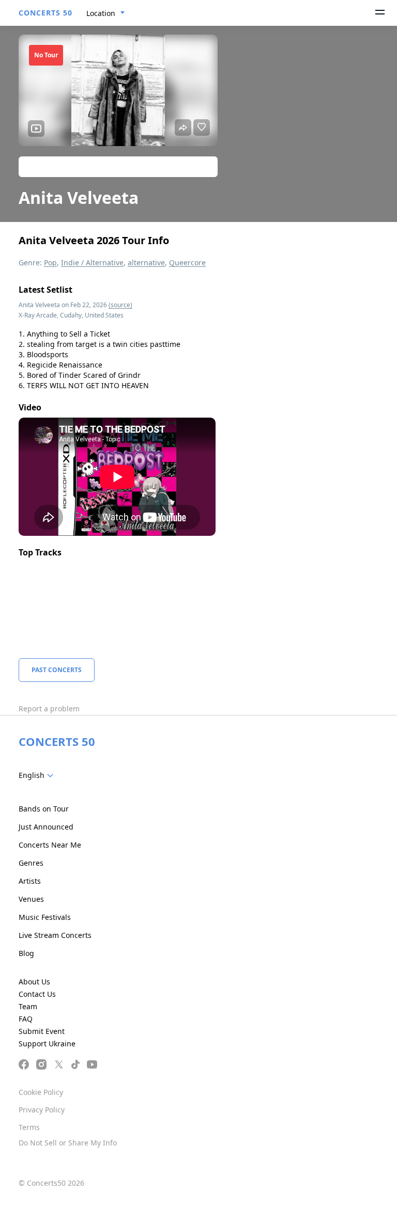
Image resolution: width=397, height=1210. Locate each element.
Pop (50, 262)
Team (28, 1006)
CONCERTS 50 (45, 13)
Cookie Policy (41, 1092)
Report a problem (49, 708)
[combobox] (105, 13)
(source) (120, 304)
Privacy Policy (42, 1110)
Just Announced (46, 827)
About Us (34, 981)
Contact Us (37, 994)
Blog (26, 953)
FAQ (26, 1019)
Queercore (187, 262)
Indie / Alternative (92, 262)
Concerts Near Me (50, 845)
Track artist (118, 166)
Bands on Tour (44, 809)
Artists (30, 881)
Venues (31, 899)
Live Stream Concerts (55, 935)
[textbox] (38, 775)
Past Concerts (57, 669)
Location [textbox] (100, 13)
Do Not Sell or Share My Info (68, 1143)
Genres (31, 863)
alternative (146, 262)
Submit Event (42, 1031)
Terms (29, 1127)
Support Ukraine (47, 1043)
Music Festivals (45, 917)
